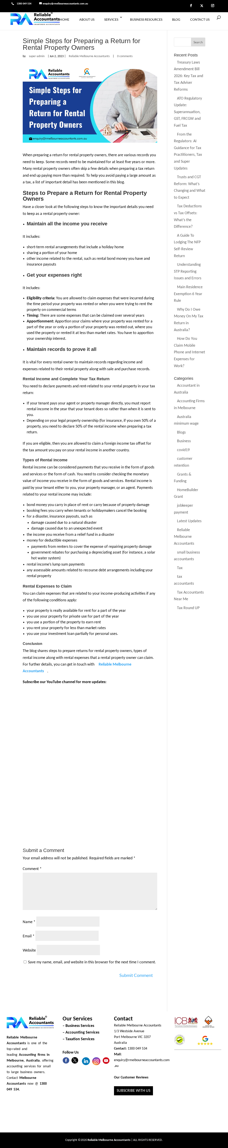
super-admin (37, 56)
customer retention (183, 462)
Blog (176, 19)
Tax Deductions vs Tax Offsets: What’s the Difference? (188, 216)
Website (29, 950)
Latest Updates (189, 521)
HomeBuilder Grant (186, 493)
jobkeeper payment (183, 509)
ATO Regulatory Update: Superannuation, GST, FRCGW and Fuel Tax (188, 112)
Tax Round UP (188, 608)
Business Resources (146, 19)
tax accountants (184, 580)
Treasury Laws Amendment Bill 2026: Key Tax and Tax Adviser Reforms (188, 76)
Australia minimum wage (186, 420)
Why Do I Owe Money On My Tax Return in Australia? (188, 320)
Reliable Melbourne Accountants (89, 56)
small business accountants (187, 556)
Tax (180, 568)
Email (29, 936)
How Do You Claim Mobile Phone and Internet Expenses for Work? (189, 352)
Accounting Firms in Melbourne (189, 404)
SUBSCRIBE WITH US (133, 1091)
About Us (86, 19)
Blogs (181, 432)
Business (184, 441)
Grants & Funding (182, 478)
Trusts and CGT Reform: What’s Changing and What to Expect (189, 187)
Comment (32, 869)
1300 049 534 (24, 3)
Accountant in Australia (187, 389)
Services (111, 19)
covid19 (183, 450)
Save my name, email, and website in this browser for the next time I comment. (92, 962)
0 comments (124, 56)
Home (64, 19)
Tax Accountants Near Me (189, 596)
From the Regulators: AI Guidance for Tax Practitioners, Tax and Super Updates (188, 151)
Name (29, 922)
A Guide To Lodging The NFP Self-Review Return (187, 246)
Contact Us (200, 19)
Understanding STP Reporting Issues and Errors (187, 272)
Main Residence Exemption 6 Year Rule (188, 294)
